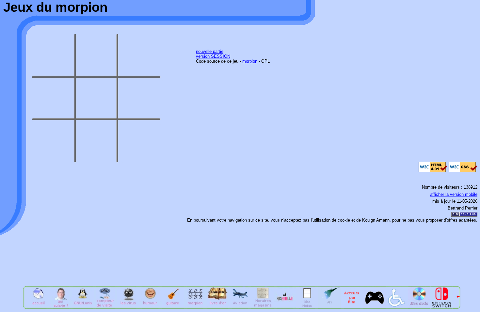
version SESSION (213, 56)
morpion (249, 61)
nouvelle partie (209, 51)
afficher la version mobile (453, 194)
